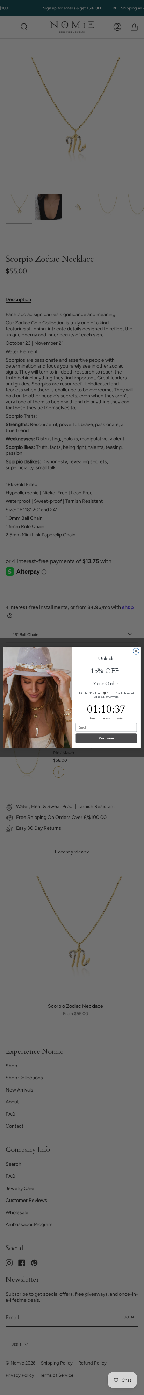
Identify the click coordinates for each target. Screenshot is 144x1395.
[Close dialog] (136, 651)
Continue (106, 738)
